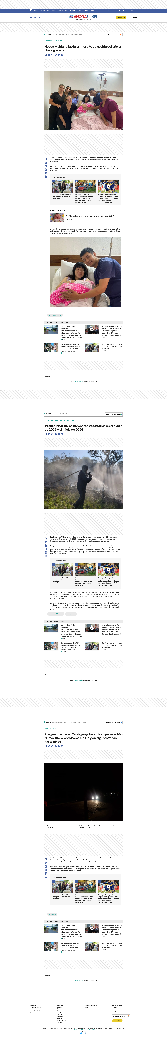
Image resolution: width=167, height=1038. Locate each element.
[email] (59, 55)
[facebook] (52, 55)
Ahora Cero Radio (124, 10)
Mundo (53, 11)
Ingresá (134, 17)
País (48, 11)
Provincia (43, 11)
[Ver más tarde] (45, 54)
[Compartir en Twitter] (56, 55)
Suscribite (121, 17)
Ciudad (36, 11)
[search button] (31, 10)
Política (74, 11)
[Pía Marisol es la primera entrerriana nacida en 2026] (57, 217)
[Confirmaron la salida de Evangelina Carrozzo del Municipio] (92, 347)
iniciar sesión (79, 381)
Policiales (67, 11)
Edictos (91, 11)
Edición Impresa (112, 10)
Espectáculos (83, 11)
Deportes (60, 11)
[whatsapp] (49, 55)
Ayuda (93, 1029)
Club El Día (134, 10)
